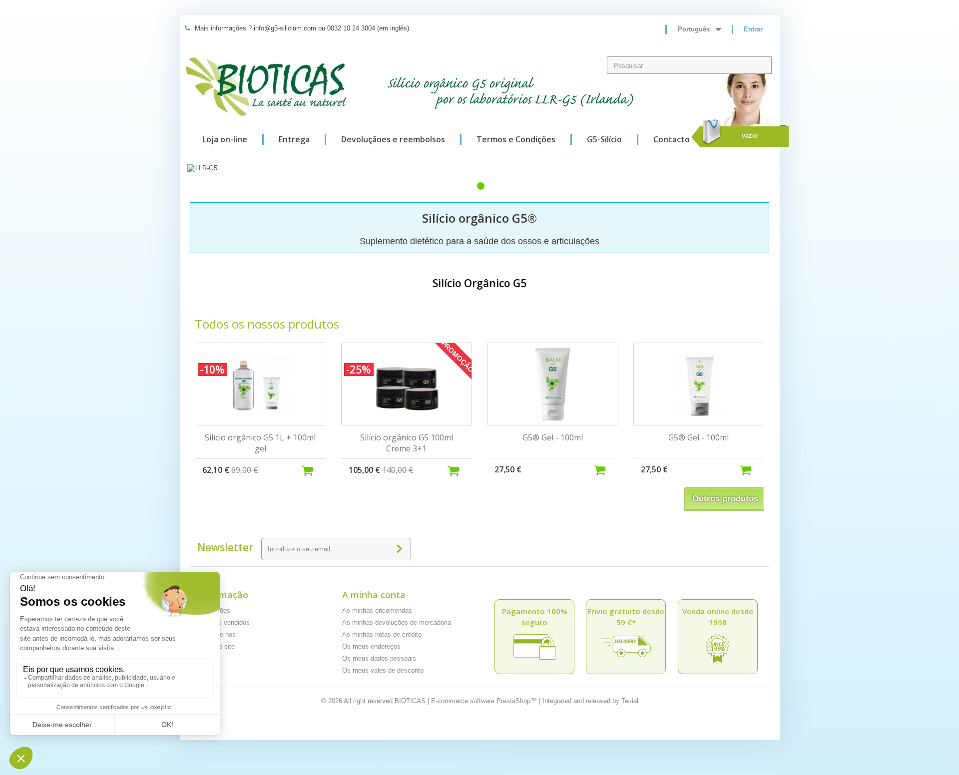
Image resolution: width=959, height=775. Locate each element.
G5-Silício (604, 139)
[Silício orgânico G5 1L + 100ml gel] (260, 384)
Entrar (753, 29)
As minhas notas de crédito (382, 634)
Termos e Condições (516, 139)
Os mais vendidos (223, 622)
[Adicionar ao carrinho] (313, 469)
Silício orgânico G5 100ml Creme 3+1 (406, 443)
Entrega (294, 139)
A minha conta (374, 595)
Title (480, 186)
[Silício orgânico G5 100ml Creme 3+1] (407, 384)
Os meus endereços (371, 646)
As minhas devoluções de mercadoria (396, 622)
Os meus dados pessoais (379, 658)
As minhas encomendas (377, 610)
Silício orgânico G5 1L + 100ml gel (260, 443)
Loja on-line (224, 139)
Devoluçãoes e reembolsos (393, 139)
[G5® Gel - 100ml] (552, 384)
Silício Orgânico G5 (479, 283)
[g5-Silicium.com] (266, 86)
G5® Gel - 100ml (552, 437)
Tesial (629, 701)
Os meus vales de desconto (383, 670)
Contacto (671, 139)
